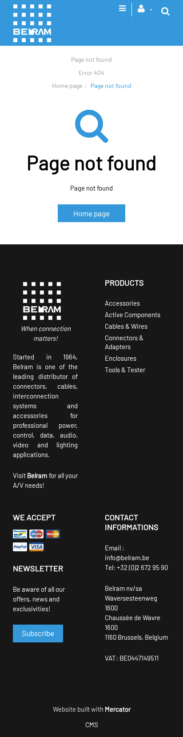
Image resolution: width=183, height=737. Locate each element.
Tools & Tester (125, 370)
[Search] (165, 11)
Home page (67, 85)
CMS (91, 725)
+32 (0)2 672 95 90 (142, 567)
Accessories (122, 303)
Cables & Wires (126, 326)
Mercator (118, 709)
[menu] (122, 11)
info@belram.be (127, 558)
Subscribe (38, 633)
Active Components (132, 315)
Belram (37, 475)
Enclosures (120, 358)
